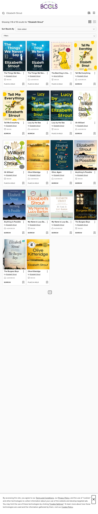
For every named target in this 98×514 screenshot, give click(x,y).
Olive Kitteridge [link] (34, 172)
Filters (6, 36)
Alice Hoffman (58, 76)
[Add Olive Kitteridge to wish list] (47, 183)
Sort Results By (8, 29)
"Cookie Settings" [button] (56, 504)
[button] (89, 22)
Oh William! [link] (80, 123)
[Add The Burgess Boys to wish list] (94, 233)
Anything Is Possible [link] (83, 172)
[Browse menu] (94, 13)
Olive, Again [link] (57, 172)
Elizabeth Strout (11, 76)
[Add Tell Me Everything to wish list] (94, 84)
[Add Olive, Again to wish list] (70, 183)
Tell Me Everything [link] (82, 73)
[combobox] (44, 13)
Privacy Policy (63, 498)
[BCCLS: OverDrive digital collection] (49, 5)
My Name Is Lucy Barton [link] (37, 222)
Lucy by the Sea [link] (34, 123)
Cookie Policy (67, 507)
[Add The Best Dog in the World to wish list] (70, 84)
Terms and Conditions (45, 498)
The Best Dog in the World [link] (61, 73)
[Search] (3, 13)
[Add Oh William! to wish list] (94, 133)
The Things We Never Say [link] (13, 73)
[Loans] (89, 13)
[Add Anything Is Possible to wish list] (94, 183)
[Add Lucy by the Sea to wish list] (47, 133)
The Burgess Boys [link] (82, 222)
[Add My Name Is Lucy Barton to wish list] (47, 233)
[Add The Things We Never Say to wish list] (23, 84)
